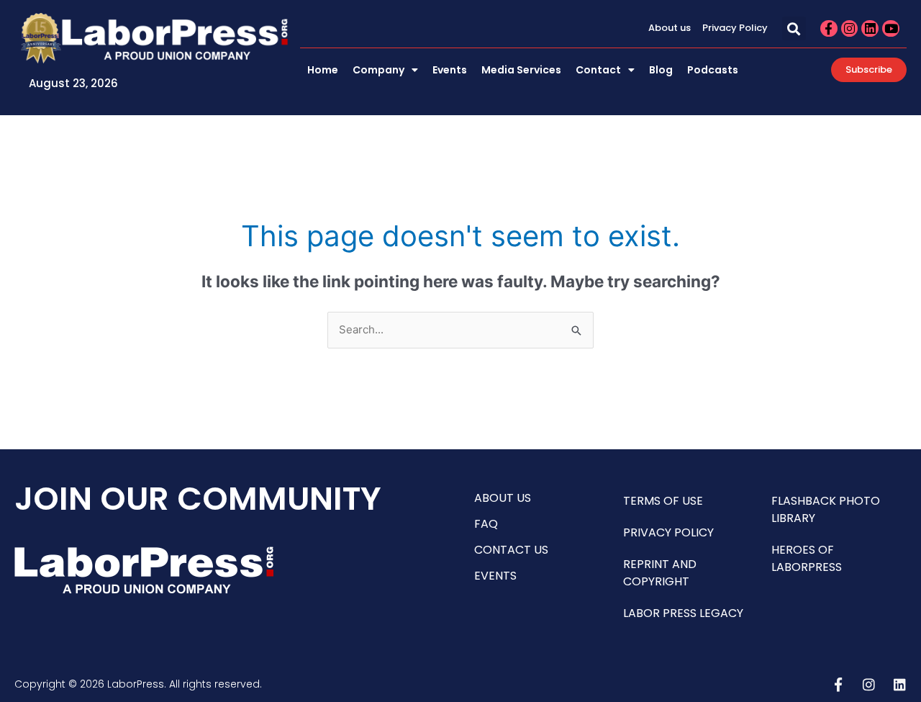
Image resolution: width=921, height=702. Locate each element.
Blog (661, 70)
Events (449, 70)
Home (322, 70)
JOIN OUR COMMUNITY (197, 498)
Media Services (521, 70)
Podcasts (712, 70)
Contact (598, 70)
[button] (794, 28)
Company (378, 70)
